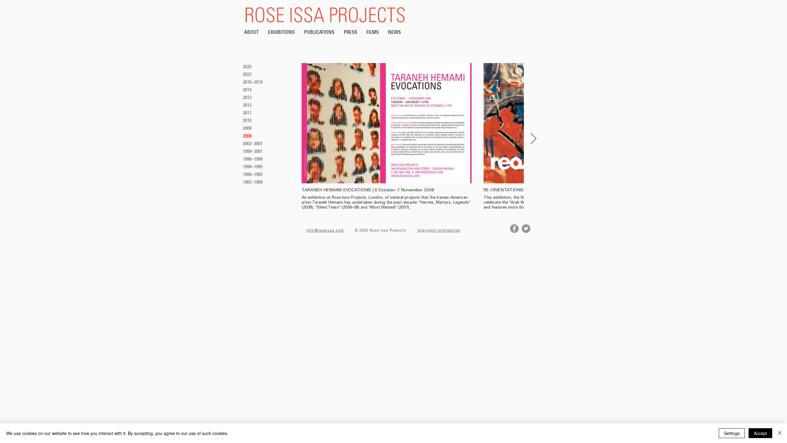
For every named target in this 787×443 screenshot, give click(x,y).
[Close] (779, 433)
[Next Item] (533, 139)
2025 (247, 66)
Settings (732, 433)
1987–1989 (253, 182)
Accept (760, 433)
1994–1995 (253, 166)
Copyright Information (439, 230)
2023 (247, 74)
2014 (247, 89)
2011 (247, 113)
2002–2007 (253, 143)
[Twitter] (526, 228)
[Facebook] (514, 228)
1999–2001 (253, 151)
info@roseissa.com (325, 230)
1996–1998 (253, 159)
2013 (247, 97)
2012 (247, 105)
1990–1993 (253, 174)
